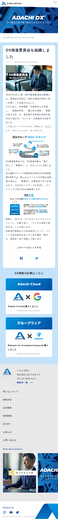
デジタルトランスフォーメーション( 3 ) (19, 37)
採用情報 (7, 416)
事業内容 (7, 400)
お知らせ (7, 432)
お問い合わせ (9, 440)
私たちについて (10, 391)
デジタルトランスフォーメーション (26, 62)
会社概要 (7, 408)
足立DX (7, 424)
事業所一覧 (25, 383)
